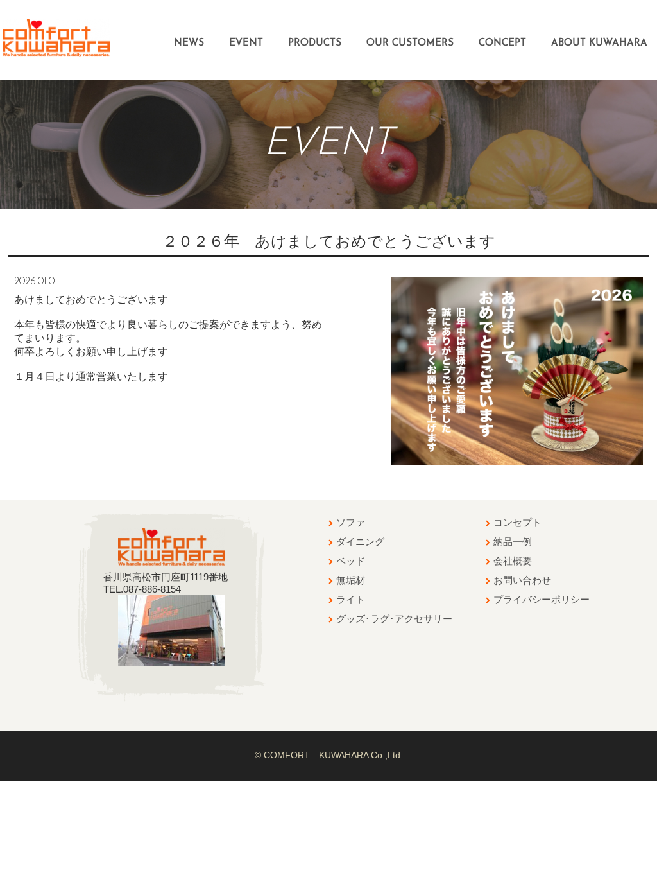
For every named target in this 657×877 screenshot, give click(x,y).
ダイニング (360, 541)
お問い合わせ (522, 580)
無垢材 (350, 580)
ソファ (350, 522)
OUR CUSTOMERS (410, 43)
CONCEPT (502, 43)
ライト (350, 599)
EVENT (246, 43)
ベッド (350, 560)
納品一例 (512, 541)
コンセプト (517, 522)
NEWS (189, 43)
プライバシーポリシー (541, 599)
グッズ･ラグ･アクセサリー (394, 618)
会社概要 (512, 560)
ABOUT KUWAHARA (599, 43)
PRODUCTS (314, 43)
